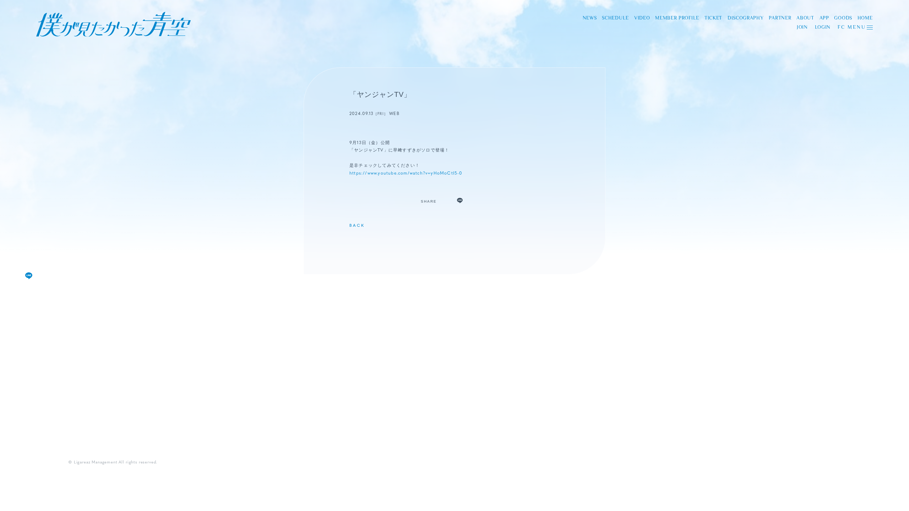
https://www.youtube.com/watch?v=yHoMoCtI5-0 (406, 173)
